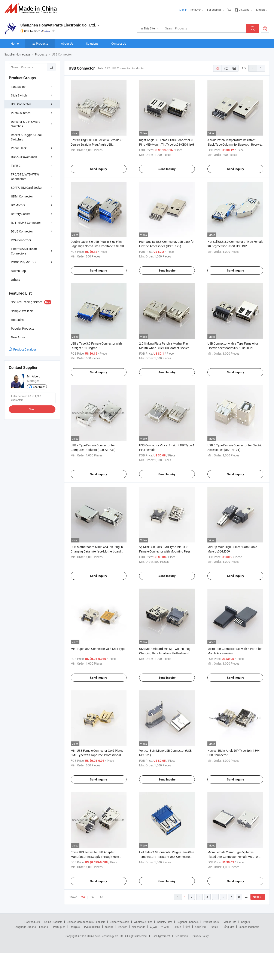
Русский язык (92, 926)
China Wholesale (119, 922)
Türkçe (214, 926)
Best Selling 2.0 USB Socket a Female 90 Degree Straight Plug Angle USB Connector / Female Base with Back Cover (98, 144)
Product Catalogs (25, 349)
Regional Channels (187, 922)
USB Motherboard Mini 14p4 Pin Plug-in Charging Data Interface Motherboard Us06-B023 (97, 551)
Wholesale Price (143, 922)
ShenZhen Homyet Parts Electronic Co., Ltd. (58, 25)
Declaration (181, 936)
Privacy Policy (200, 936)
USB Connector (21, 104)
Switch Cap (18, 271)
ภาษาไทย (200, 926)
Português (59, 926)
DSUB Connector (22, 231)
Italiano (109, 926)
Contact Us (118, 43)
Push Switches (20, 113)
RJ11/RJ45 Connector (26, 223)
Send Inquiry (98, 169)
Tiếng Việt (228, 926)
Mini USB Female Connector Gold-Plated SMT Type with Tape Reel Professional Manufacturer (97, 755)
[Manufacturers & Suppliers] (31, 8)
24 (83, 897)
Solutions (92, 43)
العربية (153, 926)
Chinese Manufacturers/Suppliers (86, 922)
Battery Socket (20, 214)
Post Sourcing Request (265, 28)
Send (32, 409)
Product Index (211, 922)
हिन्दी (188, 926)
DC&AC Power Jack (24, 157)
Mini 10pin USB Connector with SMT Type (98, 649)
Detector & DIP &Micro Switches (25, 124)
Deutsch (122, 926)
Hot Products (32, 922)
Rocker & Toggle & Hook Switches (26, 137)
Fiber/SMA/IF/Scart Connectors (24, 251)
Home (15, 43)
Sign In (183, 9)
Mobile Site (229, 922)
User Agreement (161, 936)
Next (256, 897)
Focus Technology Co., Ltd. (109, 936)
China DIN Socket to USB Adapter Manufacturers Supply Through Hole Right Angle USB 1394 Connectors (95, 856)
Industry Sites (164, 922)
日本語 (177, 926)
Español (44, 926)
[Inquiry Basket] (230, 9)
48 (101, 897)
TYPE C (16, 166)
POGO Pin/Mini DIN (24, 262)
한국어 (165, 926)
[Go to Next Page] (261, 68)
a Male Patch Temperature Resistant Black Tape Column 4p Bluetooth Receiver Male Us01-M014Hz (234, 144)
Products (42, 43)
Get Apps (244, 9)
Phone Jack (19, 148)
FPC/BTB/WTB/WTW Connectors (25, 176)
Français (75, 926)
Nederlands (138, 926)
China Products (53, 922)
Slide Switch (19, 95)
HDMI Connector (22, 196)
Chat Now (39, 387)
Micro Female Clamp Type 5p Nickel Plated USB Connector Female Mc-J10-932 (233, 856)
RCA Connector (21, 240)
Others (15, 280)
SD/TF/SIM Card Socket (26, 188)
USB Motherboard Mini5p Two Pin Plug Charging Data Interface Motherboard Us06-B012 (165, 653)
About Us (67, 43)
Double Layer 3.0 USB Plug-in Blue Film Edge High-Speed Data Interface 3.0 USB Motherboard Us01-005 (97, 246)
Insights (245, 922)
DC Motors (18, 205)
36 (92, 897)
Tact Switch (18, 87)
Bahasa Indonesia (249, 926)
